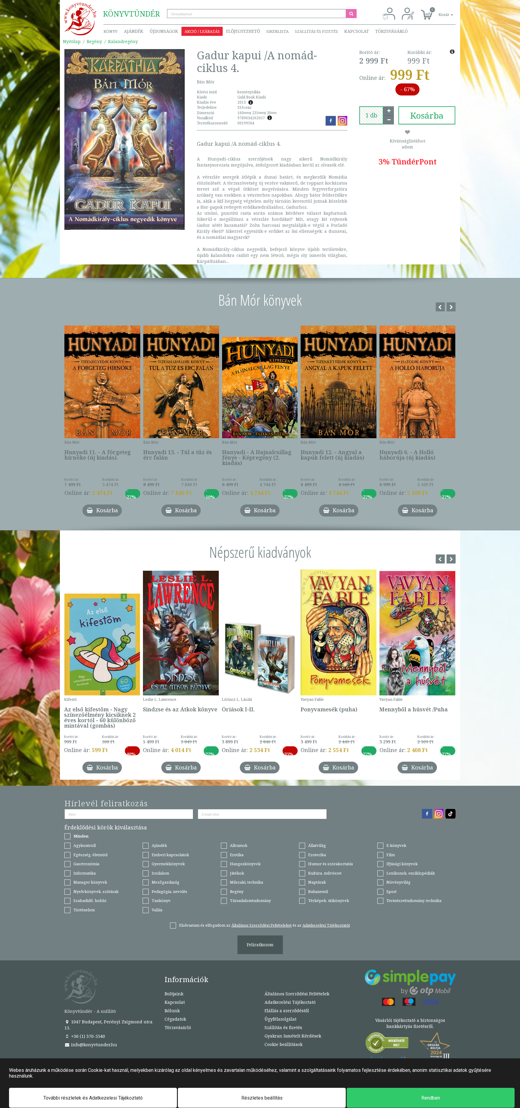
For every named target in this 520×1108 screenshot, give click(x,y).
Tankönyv (161, 900)
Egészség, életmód (90, 854)
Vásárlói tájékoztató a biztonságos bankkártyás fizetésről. (410, 1023)
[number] (371, 115)
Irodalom (160, 873)
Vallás (157, 910)
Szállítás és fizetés (316, 31)
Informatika (84, 873)
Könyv (111, 31)
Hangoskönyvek (245, 863)
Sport (391, 891)
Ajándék (133, 31)
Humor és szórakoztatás (330, 863)
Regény (94, 41)
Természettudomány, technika (413, 900)
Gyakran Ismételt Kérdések (293, 1036)
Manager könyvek (90, 882)
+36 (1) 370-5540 (87, 1036)
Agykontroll (84, 845)
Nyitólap (72, 41)
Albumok (238, 845)
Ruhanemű (318, 891)
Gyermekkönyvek (168, 863)
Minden (80, 836)
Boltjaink (174, 994)
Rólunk (172, 1010)
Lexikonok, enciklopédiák (410, 873)
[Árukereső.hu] (387, 1044)
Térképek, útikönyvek (328, 900)
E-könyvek (396, 845)
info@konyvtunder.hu (93, 1044)
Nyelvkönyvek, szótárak (96, 891)
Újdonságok (164, 31)
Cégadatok (175, 1019)
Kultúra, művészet (325, 873)
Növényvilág (398, 882)
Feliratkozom (260, 944)
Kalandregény (123, 41)
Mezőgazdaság (165, 882)
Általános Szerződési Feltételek (297, 994)
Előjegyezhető (243, 31)
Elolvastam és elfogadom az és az (264, 925)
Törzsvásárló (391, 31)
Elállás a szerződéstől (287, 1010)
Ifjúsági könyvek (402, 863)
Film (390, 854)
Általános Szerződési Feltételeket (261, 925)
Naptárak (317, 882)
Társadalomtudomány (250, 900)
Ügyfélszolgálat (280, 1019)
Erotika (236, 854)
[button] (439, 11)
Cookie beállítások (283, 1044)
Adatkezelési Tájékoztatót (326, 925)
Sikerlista (277, 31)
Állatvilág (317, 845)
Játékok (237, 873)
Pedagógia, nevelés (169, 891)
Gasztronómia (86, 863)
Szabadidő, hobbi (89, 900)
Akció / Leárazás (202, 31)
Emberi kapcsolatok (170, 854)
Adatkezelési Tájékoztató (290, 1002)
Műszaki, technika (246, 882)
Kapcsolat (356, 31)
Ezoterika (317, 854)
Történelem (84, 910)
